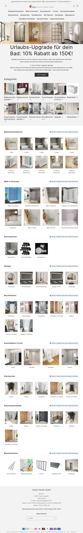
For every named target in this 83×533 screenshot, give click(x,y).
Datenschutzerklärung (35, 531)
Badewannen (22, 97)
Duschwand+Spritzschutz (10, 118)
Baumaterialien (11, 453)
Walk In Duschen (11, 181)
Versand (43, 531)
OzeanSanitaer (14, 531)
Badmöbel (71, 97)
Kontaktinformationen (52, 531)
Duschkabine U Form (60, 98)
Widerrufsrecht (62, 531)
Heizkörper (72, 117)
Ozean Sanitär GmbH (41, 35)
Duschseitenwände (22, 118)
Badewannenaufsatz (9, 98)
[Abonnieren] (54, 518)
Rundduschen (47, 118)
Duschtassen (47, 97)
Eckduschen (34, 97)
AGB (68, 531)
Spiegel (57, 117)
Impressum (73, 531)
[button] (6, 6)
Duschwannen (10, 237)
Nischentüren (35, 117)
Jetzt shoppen (41, 74)
